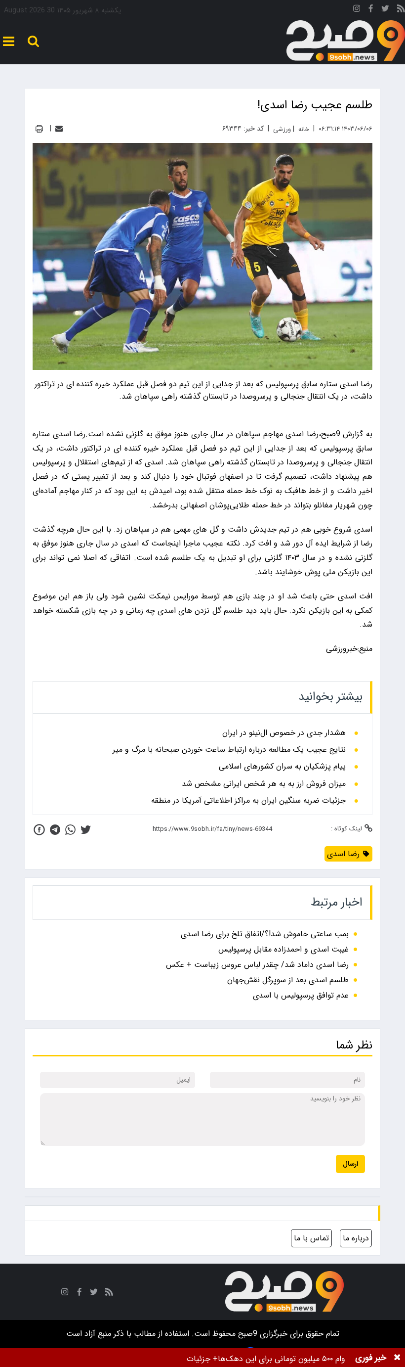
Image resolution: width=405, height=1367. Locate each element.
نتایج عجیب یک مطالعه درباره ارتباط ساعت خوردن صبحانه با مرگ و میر (229, 749)
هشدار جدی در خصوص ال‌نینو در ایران (284, 733)
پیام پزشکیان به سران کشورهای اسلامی (282, 766)
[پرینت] (39, 129)
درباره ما (356, 1238)
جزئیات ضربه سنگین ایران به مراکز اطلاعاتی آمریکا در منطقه (248, 800)
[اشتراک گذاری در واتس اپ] (70, 829)
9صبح (246, 1333)
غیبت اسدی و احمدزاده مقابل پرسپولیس (283, 949)
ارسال (350, 1164)
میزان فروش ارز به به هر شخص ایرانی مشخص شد (264, 783)
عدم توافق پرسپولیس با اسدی (301, 995)
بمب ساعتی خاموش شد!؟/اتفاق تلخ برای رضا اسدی (265, 934)
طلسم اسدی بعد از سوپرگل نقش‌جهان (288, 980)
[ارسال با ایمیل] (59, 129)
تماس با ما (311, 1238)
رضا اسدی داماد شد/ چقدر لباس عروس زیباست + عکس (257, 964)
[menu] (8, 41)
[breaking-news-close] (397, 1357)
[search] (33, 41)
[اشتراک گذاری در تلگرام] (55, 829)
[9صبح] (345, 41)
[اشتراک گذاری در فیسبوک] (39, 829)
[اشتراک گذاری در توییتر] (86, 829)
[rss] (401, 10)
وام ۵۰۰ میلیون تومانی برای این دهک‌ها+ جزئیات (266, 1359)
